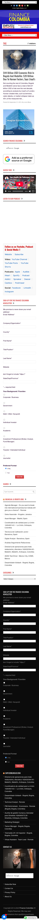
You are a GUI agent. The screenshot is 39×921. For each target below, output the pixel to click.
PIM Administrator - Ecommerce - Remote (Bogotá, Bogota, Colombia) (20, 808)
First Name (7, 342)
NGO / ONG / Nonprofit (11, 415)
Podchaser (19, 284)
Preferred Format (10, 467)
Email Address (9, 316)
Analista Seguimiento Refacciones (17, 544)
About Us (8, 898)
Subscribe (19, 256)
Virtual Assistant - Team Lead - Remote (19, 841)
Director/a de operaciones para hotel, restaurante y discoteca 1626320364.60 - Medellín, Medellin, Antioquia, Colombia (20, 550)
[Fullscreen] (33, 192)
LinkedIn (27, 289)
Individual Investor (10, 423)
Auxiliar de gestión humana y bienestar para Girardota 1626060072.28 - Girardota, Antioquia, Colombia (19, 816)
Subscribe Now (10, 885)
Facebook (16, 289)
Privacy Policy (10, 893)
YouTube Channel (19, 261)
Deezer (27, 280)
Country (6, 333)
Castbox (8, 284)
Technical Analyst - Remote (15, 803)
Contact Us (9, 889)
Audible (26, 273)
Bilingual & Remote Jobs (14, 500)
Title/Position (8, 351)
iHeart (7, 277)
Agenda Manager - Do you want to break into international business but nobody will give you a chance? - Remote (20, 509)
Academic (7, 432)
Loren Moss (27, 102)
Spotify (16, 277)
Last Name (7, 359)
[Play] (6, 192)
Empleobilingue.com (13, 774)
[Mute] (30, 192)
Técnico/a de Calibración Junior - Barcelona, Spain (17, 534)
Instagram (9, 293)
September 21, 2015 (15, 102)
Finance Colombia (26, 909)
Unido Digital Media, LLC (19, 8)
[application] (19, 185)
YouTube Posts (11, 264)
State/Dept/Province (11, 379)
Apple (17, 273)
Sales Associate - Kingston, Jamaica (18, 515)
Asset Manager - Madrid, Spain (16, 520)
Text (8, 474)
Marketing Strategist (12, 823)
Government (7, 407)
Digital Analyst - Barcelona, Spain (17, 540)
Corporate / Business (11, 398)
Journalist (6, 459)
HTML (9, 470)
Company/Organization (12, 324)
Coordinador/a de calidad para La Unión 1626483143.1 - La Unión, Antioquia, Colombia (19, 526)
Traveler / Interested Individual (14, 451)
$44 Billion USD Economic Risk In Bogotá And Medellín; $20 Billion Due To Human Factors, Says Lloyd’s (19, 76)
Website (8, 256)
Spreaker (17, 280)
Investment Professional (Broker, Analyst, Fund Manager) (18, 441)
